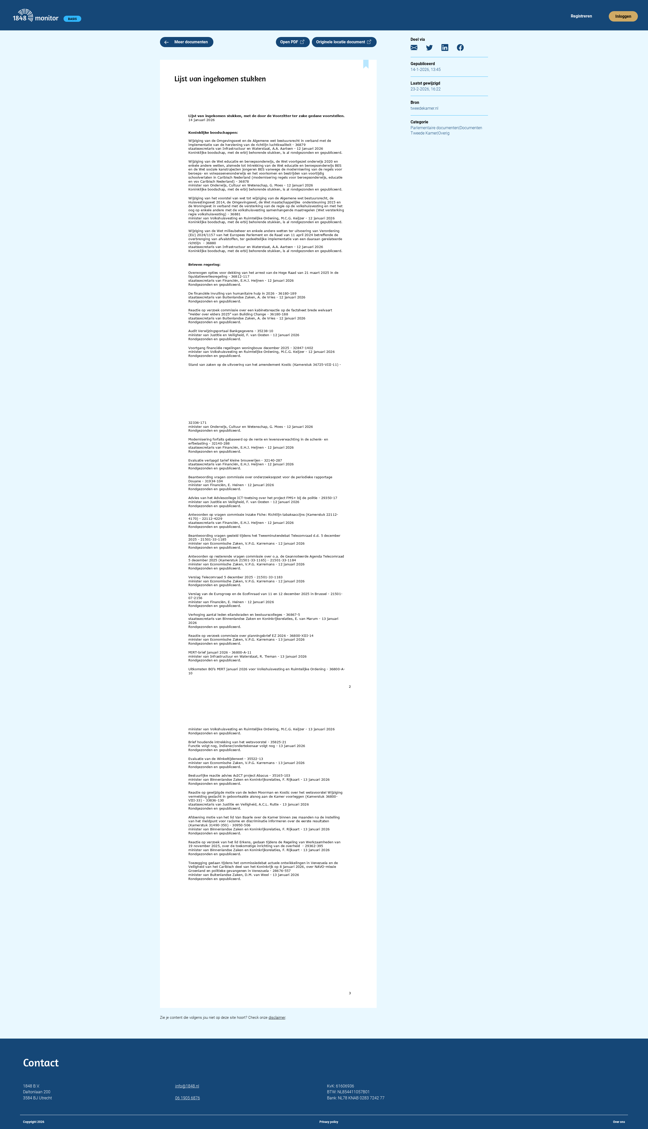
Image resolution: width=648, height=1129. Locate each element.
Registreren (581, 16)
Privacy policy (328, 1122)
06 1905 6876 (187, 1098)
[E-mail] (418, 48)
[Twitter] (433, 48)
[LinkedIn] (448, 48)
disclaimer (277, 1017)
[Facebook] (464, 48)
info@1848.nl (187, 1086)
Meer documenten (191, 42)
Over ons (619, 1122)
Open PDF (290, 42)
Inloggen (623, 16)
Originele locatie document (341, 42)
